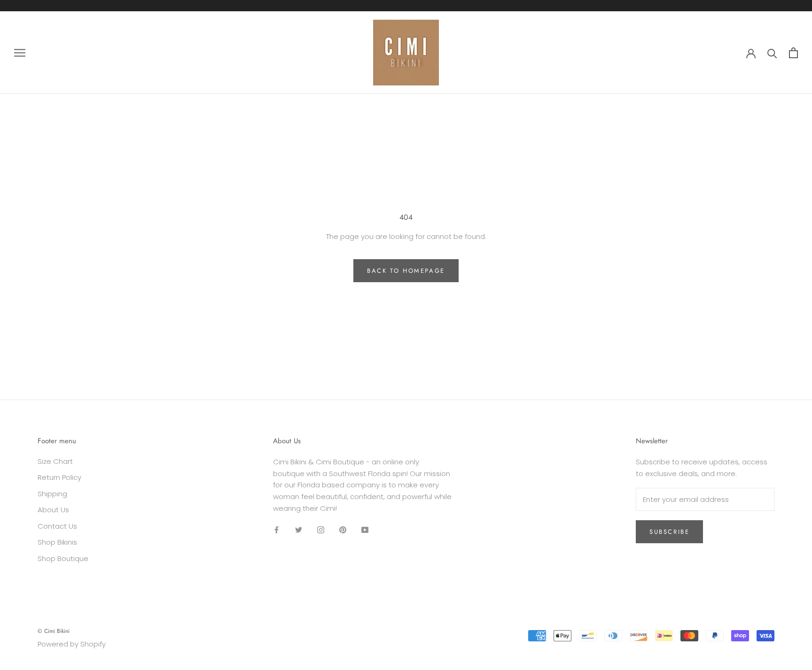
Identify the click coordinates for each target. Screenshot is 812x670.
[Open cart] (793, 52)
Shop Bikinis (57, 542)
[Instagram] (320, 530)
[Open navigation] (19, 52)
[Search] (772, 53)
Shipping (52, 494)
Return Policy (59, 477)
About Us (53, 510)
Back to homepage (406, 270)
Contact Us (57, 526)
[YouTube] (364, 530)
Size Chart (55, 461)
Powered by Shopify (72, 644)
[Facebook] (276, 530)
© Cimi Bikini (54, 631)
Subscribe (669, 531)
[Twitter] (298, 530)
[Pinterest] (342, 530)
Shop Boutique (63, 558)
